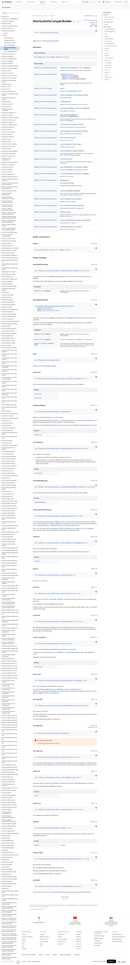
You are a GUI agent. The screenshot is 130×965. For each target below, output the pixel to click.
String (64, 57)
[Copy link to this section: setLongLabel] (43, 699)
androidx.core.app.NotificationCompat (45, 691)
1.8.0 (96, 509)
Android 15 (78, 939)
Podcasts (24, 948)
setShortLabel (64, 220)
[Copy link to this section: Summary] (42, 47)
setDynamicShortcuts (73, 525)
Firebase (55, 954)
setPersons (63, 205)
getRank (36, 845)
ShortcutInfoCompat (48, 41)
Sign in (126, 1)
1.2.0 (96, 727)
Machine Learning (44, 936)
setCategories (64, 108)
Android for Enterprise (27, 936)
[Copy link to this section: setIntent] (40, 587)
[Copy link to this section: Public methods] (47, 258)
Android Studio (118, 1)
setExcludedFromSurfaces (67, 124)
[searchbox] (10, 13)
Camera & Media (44, 941)
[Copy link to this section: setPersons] (42, 803)
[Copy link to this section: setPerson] (41, 771)
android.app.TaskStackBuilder (42, 629)
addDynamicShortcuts (57, 525)
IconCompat (68, 137)
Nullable (70, 167)
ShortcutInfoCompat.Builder (50, 32)
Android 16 (78, 936)
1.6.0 (96, 264)
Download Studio (98, 943)
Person (74, 199)
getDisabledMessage (40, 502)
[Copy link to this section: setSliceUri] (41, 880)
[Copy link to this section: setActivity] (42, 372)
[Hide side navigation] (18, 962)
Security (24, 939)
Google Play (53, 1)
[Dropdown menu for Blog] (68, 2)
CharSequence (64, 116)
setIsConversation (65, 159)
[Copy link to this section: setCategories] (44, 442)
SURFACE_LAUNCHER (55, 523)
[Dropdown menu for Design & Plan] (36, 2)
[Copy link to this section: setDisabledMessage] (49, 481)
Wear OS (60, 936)
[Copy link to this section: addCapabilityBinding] (49, 265)
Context (47, 57)
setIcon (62, 137)
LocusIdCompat (77, 167)
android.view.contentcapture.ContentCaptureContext (76, 691)
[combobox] (89, 1)
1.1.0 (96, 24)
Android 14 (78, 941)
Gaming (42, 934)
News (23, 944)
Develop (42, 1)
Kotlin (90, 26)
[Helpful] (94, 16)
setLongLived (64, 180)
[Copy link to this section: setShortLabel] (44, 853)
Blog (65, 1)
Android (24, 934)
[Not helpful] (96, 16)
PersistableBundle (77, 131)
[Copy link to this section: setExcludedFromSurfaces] (52, 510)
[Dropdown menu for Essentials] (23, 2)
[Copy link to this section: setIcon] (39, 569)
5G (41, 946)
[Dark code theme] (96, 31)
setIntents (63, 151)
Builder (36, 57)
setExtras (63, 131)
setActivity (63, 95)
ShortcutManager (89, 528)
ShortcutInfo (54, 420)
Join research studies (117, 941)
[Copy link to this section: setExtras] (41, 537)
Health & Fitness (43, 939)
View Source (92, 22)
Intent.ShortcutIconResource (86, 420)
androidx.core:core (92, 20)
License (29, 961)
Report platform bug (117, 934)
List (69, 79)
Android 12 (78, 946)
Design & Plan (30, 1)
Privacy (41, 944)
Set (76, 108)
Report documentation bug (118, 936)
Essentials (18, 1)
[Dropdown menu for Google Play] (58, 2)
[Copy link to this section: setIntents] (41, 615)
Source (23, 941)
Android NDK (97, 945)
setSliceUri (63, 226)
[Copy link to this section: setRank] (40, 822)
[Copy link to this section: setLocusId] (42, 674)
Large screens (61, 934)
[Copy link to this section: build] (37, 354)
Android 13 (78, 944)
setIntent (63, 144)
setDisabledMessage (66, 115)
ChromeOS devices (62, 939)
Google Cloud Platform (65, 954)
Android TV (60, 944)
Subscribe (111, 961)
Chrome (48, 954)
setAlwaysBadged (65, 101)
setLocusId (63, 167)
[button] (10, 16)
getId (82, 652)
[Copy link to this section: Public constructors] (51, 237)
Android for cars (62, 941)
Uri (75, 226)
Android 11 (78, 948)
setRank (62, 212)
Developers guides (98, 938)
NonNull (42, 57)
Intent (74, 144)
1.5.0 (96, 536)
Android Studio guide (99, 935)
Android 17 (78, 934)
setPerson (63, 199)
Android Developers (37, 15)
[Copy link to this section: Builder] (39, 244)
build (61, 88)
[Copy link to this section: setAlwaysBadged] (47, 405)
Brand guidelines (36, 961)
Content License (71, 905)
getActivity (37, 394)
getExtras (86, 551)
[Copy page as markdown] (78, 21)
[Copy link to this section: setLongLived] (44, 726)
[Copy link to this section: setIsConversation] (47, 637)
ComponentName (77, 95)
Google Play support (117, 939)
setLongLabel (64, 173)
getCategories (38, 473)
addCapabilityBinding (66, 67)
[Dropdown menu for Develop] (46, 2)
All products (77, 954)
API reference (6, 7)
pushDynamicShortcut (43, 525)
